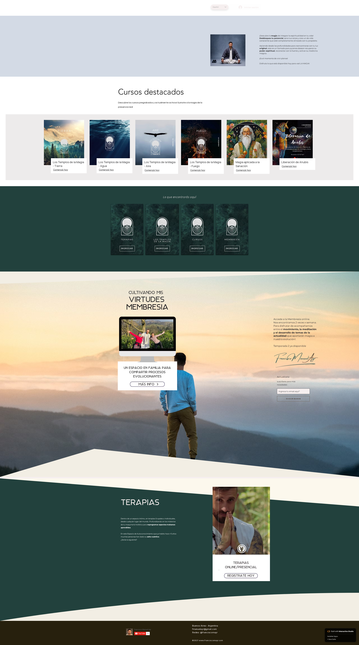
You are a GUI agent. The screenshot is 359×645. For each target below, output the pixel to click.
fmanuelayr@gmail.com (204, 629)
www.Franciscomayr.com (211, 640)
